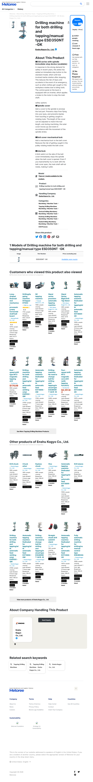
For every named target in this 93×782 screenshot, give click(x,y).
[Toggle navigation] (88, 3)
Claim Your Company (55, 710)
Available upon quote (70, 259)
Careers (12, 710)
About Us (13, 704)
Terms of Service (34, 704)
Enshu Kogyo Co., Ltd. (44, 49)
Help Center (52, 704)
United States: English (20, 762)
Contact (51, 707)
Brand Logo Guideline (36, 710)
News (11, 707)
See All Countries (73, 704)
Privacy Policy (34, 707)
